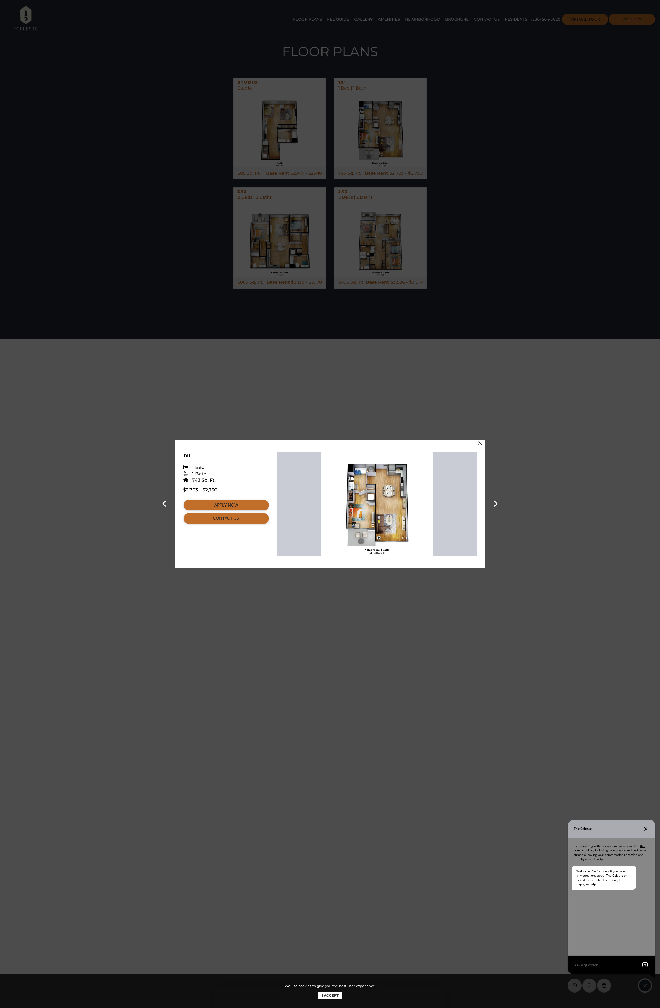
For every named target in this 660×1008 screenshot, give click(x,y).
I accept (330, 995)
